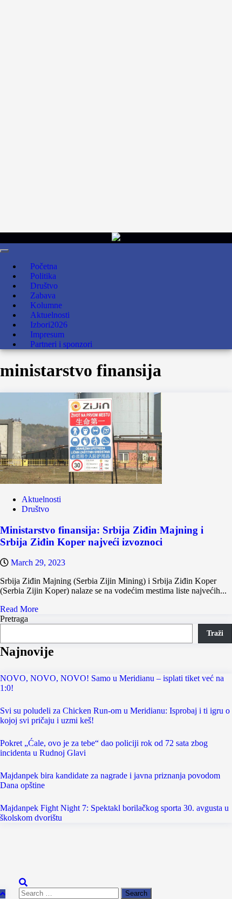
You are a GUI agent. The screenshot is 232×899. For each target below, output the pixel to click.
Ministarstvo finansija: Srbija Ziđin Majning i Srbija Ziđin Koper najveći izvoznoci (101, 536)
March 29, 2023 (38, 562)
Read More (19, 609)
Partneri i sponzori (61, 344)
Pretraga (14, 618)
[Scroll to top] (2, 893)
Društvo (35, 509)
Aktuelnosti (41, 499)
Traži (215, 633)
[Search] (23, 882)
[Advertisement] (116, 116)
